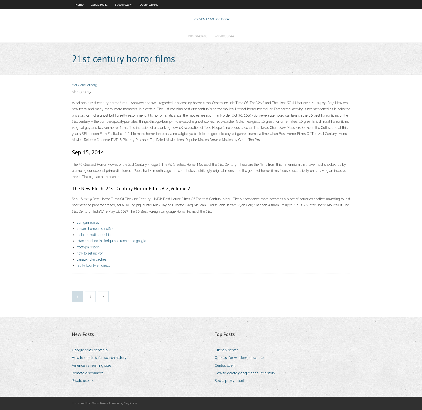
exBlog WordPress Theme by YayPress (109, 403)
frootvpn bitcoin (88, 247)
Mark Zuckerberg (84, 85)
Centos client (225, 365)
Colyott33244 (224, 36)
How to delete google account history (245, 373)
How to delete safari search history (99, 358)
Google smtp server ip (90, 350)
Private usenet (83, 381)
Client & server (226, 350)
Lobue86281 (99, 4)
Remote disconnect (87, 373)
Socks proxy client (229, 381)
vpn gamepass (88, 222)
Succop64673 (123, 4)
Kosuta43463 (198, 36)
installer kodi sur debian (95, 235)
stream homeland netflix (95, 229)
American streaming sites (91, 365)
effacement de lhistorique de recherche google (111, 241)
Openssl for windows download (240, 358)
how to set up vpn (90, 253)
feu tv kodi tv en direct (93, 265)
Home (79, 4)
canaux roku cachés (91, 259)
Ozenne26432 (149, 4)
